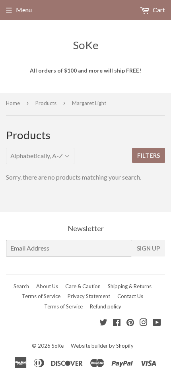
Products (45, 103)
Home (13, 103)
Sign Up (148, 248)
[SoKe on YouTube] (157, 323)
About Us (47, 286)
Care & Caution (83, 286)
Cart (158, 9)
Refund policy (105, 306)
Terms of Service (41, 296)
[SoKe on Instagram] (144, 323)
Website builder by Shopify (102, 346)
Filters (148, 155)
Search (21, 286)
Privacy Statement (89, 296)
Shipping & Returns (130, 286)
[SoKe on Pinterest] (130, 323)
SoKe (86, 45)
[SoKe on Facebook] (117, 323)
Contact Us (130, 296)
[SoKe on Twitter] (103, 323)
